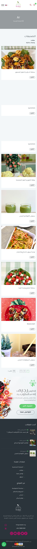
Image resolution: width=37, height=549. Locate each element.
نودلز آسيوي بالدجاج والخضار (26, 252)
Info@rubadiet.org (21, 525)
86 (14, 371)
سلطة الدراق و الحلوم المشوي (25, 72)
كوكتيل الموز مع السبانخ (21, 443)
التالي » (10, 371)
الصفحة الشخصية (17, 467)
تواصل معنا (19, 474)
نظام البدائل (19, 498)
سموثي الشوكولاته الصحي (26, 360)
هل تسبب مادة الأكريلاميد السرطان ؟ (17, 432)
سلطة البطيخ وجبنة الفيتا (26, 288)
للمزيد (32, 77)
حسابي (21, 495)
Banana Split (31, 324)
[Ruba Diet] (18, 5)
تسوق (21, 477)
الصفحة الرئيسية (17, 21)
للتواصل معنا (25, 412)
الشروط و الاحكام (18, 492)
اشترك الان (27, 406)
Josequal (14, 546)
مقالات (33, 40)
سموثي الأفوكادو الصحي (27, 216)
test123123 (31, 108)
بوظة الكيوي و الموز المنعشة (25, 180)
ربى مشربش (27, 541)
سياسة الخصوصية (17, 488)
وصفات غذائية (30, 43)
